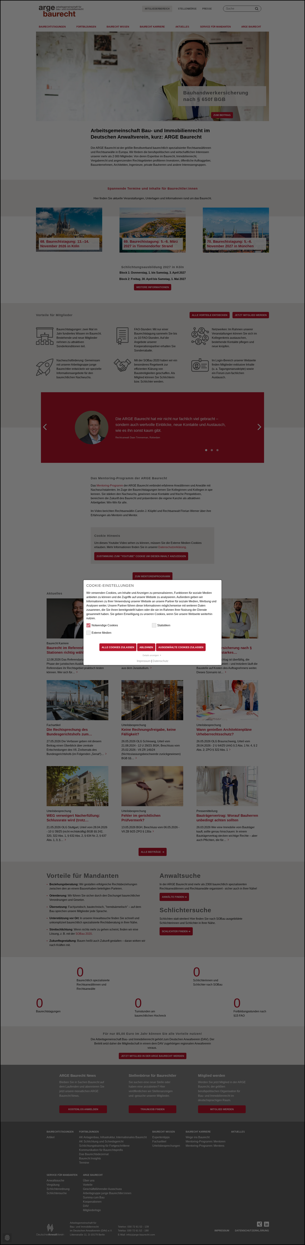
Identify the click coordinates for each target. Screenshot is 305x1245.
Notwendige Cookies (105, 625)
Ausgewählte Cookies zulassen (180, 647)
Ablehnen (146, 647)
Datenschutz (160, 660)
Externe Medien (101, 632)
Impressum (144, 660)
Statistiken (163, 625)
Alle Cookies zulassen (118, 647)
